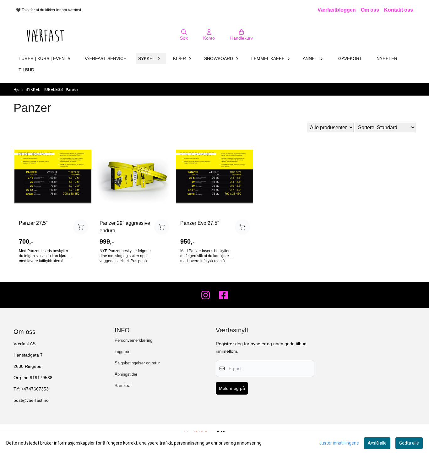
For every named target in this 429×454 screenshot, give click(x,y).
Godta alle (409, 443)
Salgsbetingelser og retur (137, 363)
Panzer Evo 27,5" (199, 223)
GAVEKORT (350, 58)
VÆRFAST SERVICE (105, 58)
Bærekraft (124, 385)
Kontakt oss (398, 10)
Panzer (72, 89)
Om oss (370, 10)
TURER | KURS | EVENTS (44, 58)
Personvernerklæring (133, 340)
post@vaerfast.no (31, 400)
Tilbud (26, 69)
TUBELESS (53, 89)
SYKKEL (33, 89)
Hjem (19, 89)
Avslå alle (377, 443)
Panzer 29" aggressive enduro (125, 226)
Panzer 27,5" (33, 223)
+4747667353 (35, 389)
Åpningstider (126, 374)
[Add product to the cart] (80, 227)
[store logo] (45, 35)
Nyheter (387, 58)
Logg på (122, 351)
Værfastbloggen (337, 10)
